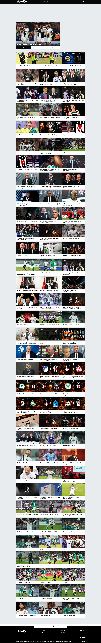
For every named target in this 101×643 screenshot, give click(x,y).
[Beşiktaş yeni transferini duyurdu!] (50, 282)
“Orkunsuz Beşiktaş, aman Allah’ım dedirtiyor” (49, 480)
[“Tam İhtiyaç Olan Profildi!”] (27, 58)
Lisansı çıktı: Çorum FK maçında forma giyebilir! (27, 308)
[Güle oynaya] (27, 590)
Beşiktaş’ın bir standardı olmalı (25, 582)
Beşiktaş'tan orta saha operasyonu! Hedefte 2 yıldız (49, 222)
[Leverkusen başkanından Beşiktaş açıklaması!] (73, 213)
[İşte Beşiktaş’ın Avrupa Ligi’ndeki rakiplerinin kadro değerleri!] (73, 334)
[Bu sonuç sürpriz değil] (50, 590)
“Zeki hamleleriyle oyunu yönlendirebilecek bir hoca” (24, 565)
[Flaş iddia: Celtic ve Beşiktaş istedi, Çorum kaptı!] (27, 109)
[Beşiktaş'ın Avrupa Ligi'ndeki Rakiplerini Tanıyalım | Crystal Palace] (50, 386)
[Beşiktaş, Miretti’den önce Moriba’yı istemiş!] (50, 455)
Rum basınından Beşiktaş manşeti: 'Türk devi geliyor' (73, 101)
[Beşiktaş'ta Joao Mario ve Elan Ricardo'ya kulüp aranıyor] (50, 75)
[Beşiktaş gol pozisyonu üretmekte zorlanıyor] (73, 590)
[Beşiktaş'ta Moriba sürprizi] (73, 144)
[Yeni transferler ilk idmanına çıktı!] (50, 58)
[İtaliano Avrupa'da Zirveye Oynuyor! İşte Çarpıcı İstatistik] (50, 144)
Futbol (32, 2)
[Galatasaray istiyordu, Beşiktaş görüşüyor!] (50, 127)
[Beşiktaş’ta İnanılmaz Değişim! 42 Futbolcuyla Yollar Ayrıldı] (73, 75)
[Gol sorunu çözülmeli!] (50, 574)
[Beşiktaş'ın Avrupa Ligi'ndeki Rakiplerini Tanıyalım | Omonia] (27, 386)
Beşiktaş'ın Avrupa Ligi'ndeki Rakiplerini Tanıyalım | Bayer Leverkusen (73, 411)
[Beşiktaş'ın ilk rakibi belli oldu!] (73, 420)
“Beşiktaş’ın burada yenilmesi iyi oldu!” (50, 273)
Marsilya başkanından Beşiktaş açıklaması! (71, 170)
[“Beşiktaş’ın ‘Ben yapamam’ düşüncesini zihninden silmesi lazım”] (27, 265)
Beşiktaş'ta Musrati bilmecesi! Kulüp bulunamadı (26, 83)
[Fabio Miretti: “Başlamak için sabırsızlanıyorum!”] (50, 248)
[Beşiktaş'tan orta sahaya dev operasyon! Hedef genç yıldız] (50, 92)
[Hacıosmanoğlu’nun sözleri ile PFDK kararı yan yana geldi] (73, 455)
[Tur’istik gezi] (73, 574)
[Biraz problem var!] (50, 557)
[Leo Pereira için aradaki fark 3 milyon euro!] (27, 127)
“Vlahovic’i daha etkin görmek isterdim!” (71, 325)
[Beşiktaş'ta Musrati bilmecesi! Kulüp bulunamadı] (27, 75)
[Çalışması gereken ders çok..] (50, 541)
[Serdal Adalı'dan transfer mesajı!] (27, 368)
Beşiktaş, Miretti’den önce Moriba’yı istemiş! (49, 463)
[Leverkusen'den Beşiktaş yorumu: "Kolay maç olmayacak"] (50, 351)
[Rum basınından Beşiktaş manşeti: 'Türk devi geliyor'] (73, 92)
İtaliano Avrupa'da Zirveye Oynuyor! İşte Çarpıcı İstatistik (49, 152)
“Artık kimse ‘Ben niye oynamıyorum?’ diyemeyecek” (72, 515)
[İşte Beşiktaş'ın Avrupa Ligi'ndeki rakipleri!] (27, 420)
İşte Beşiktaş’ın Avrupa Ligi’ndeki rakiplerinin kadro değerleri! (71, 342)
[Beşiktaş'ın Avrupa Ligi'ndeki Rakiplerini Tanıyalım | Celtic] (73, 386)
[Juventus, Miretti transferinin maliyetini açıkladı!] (27, 282)
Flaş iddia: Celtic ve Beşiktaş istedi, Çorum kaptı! (26, 118)
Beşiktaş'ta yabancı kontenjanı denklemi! (71, 187)
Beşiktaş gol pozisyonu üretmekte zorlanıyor (72, 599)
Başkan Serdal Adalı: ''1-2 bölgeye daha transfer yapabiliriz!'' (50, 187)
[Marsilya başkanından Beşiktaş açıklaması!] (73, 161)
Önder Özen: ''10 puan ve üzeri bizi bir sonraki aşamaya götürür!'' (26, 187)
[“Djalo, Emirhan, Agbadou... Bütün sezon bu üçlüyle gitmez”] (27, 506)
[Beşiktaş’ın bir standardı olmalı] (27, 574)
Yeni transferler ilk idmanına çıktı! (48, 65)
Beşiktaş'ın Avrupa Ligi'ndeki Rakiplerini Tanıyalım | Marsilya (50, 411)
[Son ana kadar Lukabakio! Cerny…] (73, 230)
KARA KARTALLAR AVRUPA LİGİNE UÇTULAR (48, 532)
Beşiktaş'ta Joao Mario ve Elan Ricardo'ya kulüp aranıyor (48, 83)
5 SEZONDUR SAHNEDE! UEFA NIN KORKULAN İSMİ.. (71, 291)
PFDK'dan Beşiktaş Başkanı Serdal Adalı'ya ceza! (26, 204)
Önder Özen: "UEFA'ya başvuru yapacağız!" (71, 360)
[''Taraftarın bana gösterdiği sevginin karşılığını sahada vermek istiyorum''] (27, 334)
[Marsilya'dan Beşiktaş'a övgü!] (27, 351)
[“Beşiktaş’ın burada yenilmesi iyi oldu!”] (50, 265)
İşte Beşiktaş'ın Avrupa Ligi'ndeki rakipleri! (25, 429)
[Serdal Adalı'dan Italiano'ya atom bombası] (27, 437)
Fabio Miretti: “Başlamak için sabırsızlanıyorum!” (47, 256)
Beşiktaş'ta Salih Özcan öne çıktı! (25, 462)
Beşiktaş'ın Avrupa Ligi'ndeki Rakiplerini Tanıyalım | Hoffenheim (50, 377)
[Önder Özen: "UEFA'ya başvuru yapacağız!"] (73, 351)
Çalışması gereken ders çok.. (47, 549)
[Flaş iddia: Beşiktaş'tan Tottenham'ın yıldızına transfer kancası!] (50, 299)
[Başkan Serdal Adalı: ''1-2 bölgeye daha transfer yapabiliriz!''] (50, 179)
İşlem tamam (20, 549)
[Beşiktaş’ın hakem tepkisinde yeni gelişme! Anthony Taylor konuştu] (73, 472)
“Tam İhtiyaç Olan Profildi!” (24, 65)
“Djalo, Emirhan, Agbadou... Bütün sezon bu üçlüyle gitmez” (27, 515)
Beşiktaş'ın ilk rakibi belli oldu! (70, 428)
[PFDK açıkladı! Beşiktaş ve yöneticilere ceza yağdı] (50, 489)
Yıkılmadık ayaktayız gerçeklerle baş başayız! (72, 532)
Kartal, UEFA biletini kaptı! (69, 615)
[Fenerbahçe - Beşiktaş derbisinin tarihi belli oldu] (73, 58)
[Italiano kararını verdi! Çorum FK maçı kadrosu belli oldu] (73, 196)
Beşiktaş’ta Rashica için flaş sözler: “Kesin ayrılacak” (72, 498)
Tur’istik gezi (66, 582)
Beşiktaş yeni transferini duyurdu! (49, 290)
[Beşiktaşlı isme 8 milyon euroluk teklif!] (27, 213)
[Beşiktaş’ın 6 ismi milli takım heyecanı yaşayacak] (27, 489)
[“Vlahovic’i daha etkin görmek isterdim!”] (73, 317)
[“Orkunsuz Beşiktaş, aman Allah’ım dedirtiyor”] (50, 472)
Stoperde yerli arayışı (22, 255)
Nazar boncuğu (67, 549)
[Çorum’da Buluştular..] (27, 317)
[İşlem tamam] (27, 541)
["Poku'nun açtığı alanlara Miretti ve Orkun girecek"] (73, 265)
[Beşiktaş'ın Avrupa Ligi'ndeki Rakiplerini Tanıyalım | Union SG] (27, 403)
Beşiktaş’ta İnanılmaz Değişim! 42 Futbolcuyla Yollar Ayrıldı (72, 83)
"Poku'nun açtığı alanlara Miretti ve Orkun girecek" (72, 273)
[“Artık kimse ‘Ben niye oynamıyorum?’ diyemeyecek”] (73, 506)
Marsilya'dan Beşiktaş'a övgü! (25, 359)
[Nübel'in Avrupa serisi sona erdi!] (50, 437)
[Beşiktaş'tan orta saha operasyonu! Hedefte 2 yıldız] (50, 213)
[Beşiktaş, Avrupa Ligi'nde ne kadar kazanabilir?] (73, 127)
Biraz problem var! (45, 565)
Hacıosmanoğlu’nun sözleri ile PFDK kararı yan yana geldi (72, 463)
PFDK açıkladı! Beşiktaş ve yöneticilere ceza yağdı (50, 498)
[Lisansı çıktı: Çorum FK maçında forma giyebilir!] (27, 299)
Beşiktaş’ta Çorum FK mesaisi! (25, 531)
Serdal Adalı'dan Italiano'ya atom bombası (26, 446)
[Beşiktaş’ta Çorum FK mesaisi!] (27, 524)
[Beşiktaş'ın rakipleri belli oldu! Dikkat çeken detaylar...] (50, 230)
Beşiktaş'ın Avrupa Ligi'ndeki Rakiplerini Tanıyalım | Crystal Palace (50, 394)
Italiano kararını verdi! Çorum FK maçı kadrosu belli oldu (73, 204)
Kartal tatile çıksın (22, 152)
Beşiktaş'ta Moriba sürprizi (70, 152)
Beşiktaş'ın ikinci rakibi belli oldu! (48, 428)
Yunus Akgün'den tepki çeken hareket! (50, 117)
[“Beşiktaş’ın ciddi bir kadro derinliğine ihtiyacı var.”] (50, 317)
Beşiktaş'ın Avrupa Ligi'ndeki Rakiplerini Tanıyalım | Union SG (27, 411)
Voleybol (46, 2)
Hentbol (53, 2)
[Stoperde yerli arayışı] (27, 248)
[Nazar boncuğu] (73, 541)
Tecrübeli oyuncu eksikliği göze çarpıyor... (48, 342)
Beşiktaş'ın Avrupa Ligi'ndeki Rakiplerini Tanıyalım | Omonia (27, 394)
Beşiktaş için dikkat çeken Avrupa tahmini (72, 256)
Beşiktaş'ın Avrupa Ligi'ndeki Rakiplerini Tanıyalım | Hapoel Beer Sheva (73, 377)
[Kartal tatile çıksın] (27, 144)
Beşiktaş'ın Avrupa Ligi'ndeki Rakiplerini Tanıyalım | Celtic (73, 394)
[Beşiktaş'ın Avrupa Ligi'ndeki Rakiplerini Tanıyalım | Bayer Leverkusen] (73, 403)
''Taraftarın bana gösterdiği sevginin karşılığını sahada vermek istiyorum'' (26, 342)
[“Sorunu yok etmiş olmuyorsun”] (27, 472)
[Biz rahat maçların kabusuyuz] (73, 557)
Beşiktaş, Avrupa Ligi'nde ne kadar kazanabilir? (72, 135)
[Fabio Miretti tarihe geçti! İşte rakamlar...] (73, 109)
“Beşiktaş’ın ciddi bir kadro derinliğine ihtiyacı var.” (50, 325)
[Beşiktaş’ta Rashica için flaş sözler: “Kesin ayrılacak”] (73, 489)
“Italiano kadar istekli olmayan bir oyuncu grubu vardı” (49, 515)
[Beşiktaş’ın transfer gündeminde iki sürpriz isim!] (27, 608)
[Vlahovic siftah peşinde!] (73, 437)
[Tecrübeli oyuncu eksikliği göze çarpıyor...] (50, 334)
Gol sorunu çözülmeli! (45, 582)
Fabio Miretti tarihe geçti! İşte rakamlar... (70, 118)
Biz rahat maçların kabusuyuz (71, 565)
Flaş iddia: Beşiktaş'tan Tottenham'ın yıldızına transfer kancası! (49, 308)
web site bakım (81, 630)
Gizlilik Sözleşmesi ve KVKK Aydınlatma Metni (61, 641)
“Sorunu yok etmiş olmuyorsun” (25, 480)
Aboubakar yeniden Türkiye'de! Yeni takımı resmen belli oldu (49, 170)
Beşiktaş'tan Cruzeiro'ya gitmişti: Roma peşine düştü (27, 101)
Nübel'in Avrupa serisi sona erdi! (48, 445)
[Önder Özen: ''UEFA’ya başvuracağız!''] (50, 196)
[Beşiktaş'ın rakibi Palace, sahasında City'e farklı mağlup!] (27, 230)
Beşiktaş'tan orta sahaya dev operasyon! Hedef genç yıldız (48, 101)
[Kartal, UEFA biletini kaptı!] (73, 608)
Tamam (83, 641)
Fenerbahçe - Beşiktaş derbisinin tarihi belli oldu (73, 66)
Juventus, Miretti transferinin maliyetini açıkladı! (27, 291)
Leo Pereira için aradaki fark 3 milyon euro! (26, 135)
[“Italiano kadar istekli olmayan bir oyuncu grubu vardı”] (50, 506)
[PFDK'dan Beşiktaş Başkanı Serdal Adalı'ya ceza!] (27, 196)
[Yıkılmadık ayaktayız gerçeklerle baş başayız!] (73, 524)
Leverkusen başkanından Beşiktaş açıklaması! (72, 222)
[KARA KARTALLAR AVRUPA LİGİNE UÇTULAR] (50, 524)
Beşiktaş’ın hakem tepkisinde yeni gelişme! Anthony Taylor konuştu (72, 480)
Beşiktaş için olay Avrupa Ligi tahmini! (27, 169)
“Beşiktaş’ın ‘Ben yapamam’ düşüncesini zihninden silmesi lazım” (26, 273)
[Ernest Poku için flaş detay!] (50, 608)
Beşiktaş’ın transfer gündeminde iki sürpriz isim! (26, 616)
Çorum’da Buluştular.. (23, 324)
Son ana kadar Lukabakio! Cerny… (72, 238)
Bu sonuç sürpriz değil (46, 598)
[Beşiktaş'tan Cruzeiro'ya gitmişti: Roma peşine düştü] (27, 92)
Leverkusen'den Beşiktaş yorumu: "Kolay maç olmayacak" (48, 360)
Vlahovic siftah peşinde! (69, 445)
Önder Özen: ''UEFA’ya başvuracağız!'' (50, 204)
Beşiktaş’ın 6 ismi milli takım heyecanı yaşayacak (27, 498)
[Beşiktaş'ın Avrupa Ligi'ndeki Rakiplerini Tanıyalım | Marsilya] (50, 403)
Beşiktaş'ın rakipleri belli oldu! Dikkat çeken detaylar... (49, 239)
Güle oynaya (20, 598)
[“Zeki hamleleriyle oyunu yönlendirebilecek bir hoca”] (27, 557)
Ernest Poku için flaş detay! (47, 615)
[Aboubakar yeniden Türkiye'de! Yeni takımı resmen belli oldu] (50, 161)
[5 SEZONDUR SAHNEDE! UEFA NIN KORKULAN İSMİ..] (73, 282)
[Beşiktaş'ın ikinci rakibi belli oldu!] (50, 420)
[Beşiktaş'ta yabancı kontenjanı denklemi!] (73, 179)
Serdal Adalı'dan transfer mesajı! (25, 376)
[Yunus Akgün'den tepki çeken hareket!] (50, 109)
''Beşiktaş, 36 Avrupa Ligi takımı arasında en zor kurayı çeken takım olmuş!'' (72, 308)
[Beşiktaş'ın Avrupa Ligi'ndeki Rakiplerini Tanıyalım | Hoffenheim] (50, 368)
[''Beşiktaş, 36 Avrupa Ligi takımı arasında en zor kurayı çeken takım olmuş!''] (73, 299)
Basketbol (39, 2)
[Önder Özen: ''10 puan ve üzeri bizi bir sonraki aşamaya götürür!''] (27, 179)
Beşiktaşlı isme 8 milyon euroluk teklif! (27, 221)
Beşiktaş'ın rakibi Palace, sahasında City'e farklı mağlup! (26, 239)
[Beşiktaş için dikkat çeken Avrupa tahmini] (73, 248)
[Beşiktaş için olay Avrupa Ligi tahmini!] (27, 161)
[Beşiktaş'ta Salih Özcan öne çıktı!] (27, 455)
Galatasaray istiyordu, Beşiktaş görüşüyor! (48, 135)
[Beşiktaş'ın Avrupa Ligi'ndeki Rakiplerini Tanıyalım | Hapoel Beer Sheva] (73, 368)
